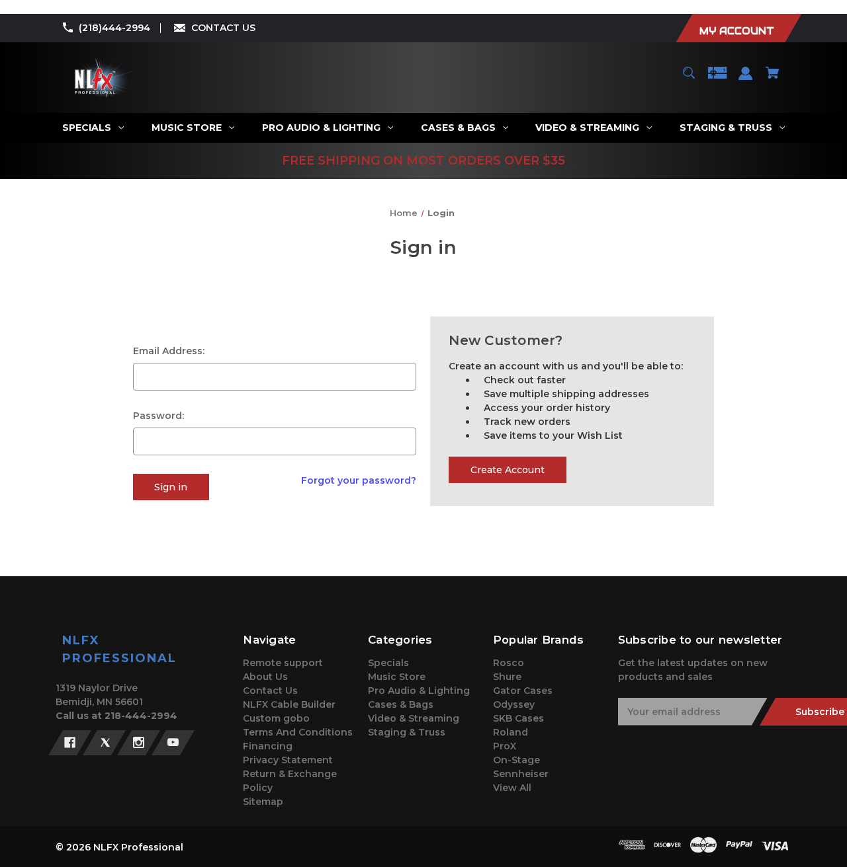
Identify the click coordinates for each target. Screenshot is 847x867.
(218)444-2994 (114, 28)
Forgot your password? (358, 480)
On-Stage (516, 760)
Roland (510, 732)
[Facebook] (70, 743)
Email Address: (168, 351)
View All (512, 788)
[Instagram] (139, 743)
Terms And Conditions (298, 732)
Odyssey (514, 704)
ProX (504, 746)
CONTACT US (223, 28)
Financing (267, 746)
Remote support (283, 663)
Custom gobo (276, 718)
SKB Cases (518, 718)
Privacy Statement (288, 760)
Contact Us (270, 691)
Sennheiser (521, 774)
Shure (507, 677)
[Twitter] (104, 743)
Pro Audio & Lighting (419, 691)
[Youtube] (173, 743)
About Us (265, 677)
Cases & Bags (400, 704)
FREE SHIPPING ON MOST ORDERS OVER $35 (423, 160)
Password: (158, 416)
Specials (388, 663)
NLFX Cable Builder (289, 704)
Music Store (396, 677)
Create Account (507, 470)
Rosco (508, 663)
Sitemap (263, 802)
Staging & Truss (406, 732)
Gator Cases (523, 691)
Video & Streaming (413, 718)
